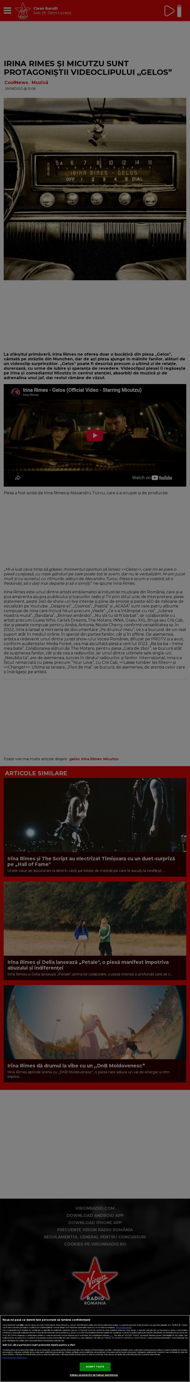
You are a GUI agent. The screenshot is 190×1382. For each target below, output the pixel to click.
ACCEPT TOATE (95, 1366)
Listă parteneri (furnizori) (14, 1358)
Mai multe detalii (124, 1327)
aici (111, 1335)
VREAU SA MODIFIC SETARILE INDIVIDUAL (94, 1375)
